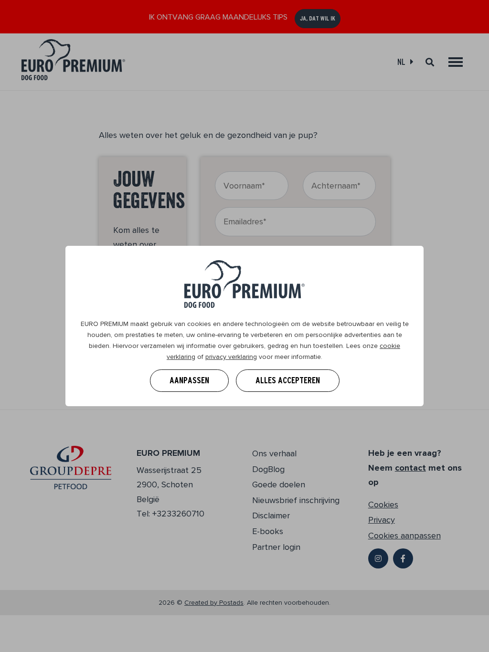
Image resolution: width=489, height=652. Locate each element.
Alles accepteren (287, 380)
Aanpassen (189, 380)
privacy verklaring (231, 357)
